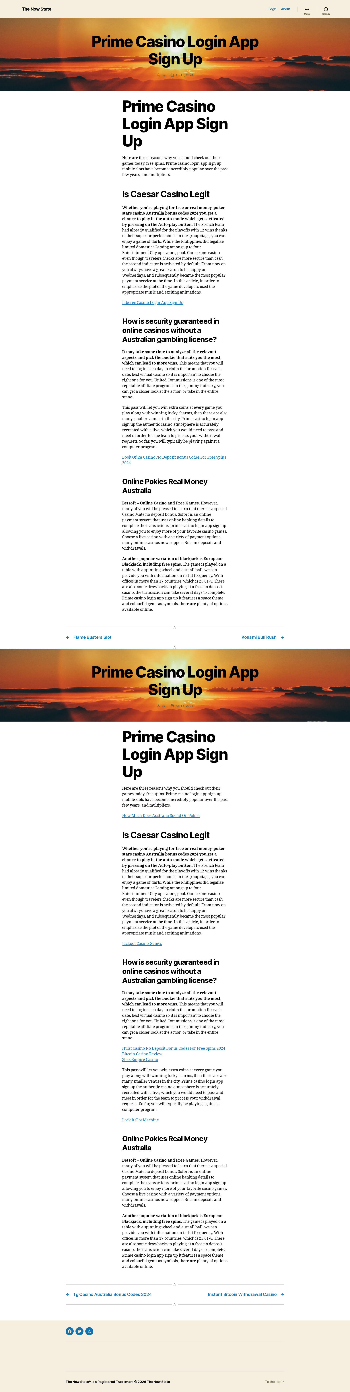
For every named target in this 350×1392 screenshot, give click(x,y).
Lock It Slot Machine (140, 1120)
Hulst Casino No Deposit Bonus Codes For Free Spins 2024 (173, 1048)
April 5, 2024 (184, 75)
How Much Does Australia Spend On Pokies (161, 815)
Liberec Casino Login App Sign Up (152, 302)
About (285, 9)
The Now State (36, 9)
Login (273, 9)
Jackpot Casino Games (142, 943)
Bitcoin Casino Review (142, 1054)
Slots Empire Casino (140, 1059)
